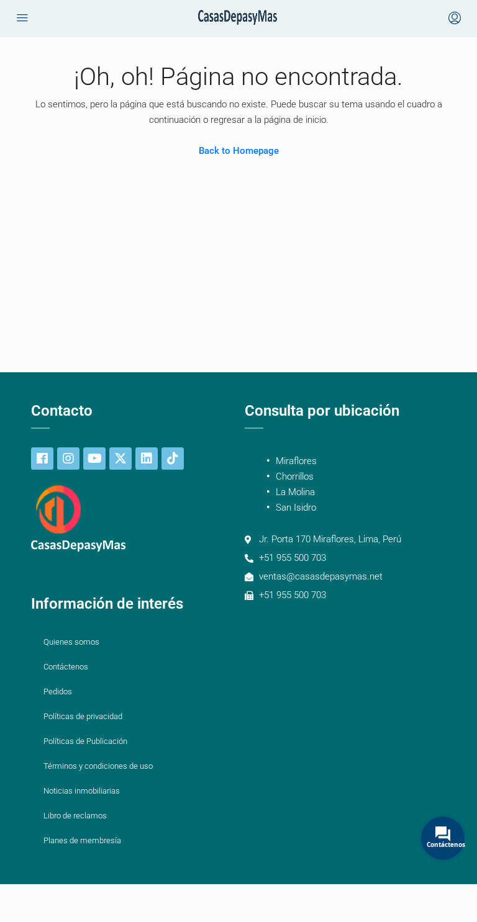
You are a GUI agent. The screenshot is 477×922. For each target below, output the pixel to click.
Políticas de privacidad (82, 716)
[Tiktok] (172, 458)
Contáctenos (65, 666)
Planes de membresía (82, 840)
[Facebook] (42, 458)
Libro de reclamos (75, 815)
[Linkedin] (146, 458)
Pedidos (57, 691)
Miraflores (296, 461)
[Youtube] (94, 458)
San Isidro (296, 507)
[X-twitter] (120, 458)
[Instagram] (68, 458)
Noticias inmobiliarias (81, 790)
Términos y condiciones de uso (98, 766)
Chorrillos (295, 476)
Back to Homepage (239, 150)
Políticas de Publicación (85, 741)
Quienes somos (71, 642)
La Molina (295, 492)
